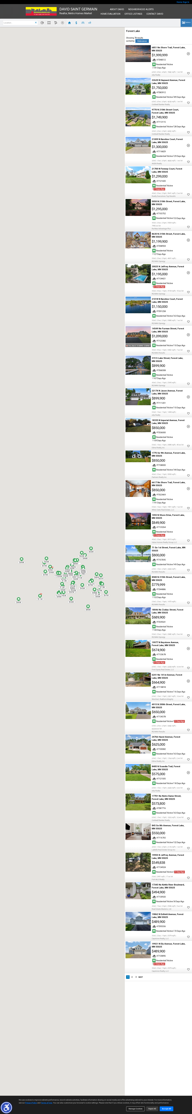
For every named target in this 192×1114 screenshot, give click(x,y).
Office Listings (133, 14)
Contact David (154, 14)
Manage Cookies (135, 1109)
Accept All (166, 1109)
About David (117, 9)
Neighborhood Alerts (141, 9)
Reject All (152, 1109)
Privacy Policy (31, 1103)
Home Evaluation (110, 14)
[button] (6, 1107)
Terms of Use (46, 1103)
